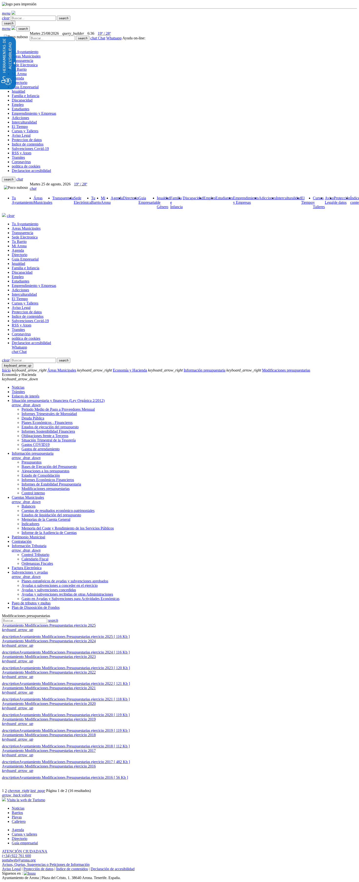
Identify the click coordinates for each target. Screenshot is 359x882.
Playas (17, 817)
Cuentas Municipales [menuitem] (28, 499)
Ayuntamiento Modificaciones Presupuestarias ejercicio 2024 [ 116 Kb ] (66, 652)
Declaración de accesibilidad (113, 869)
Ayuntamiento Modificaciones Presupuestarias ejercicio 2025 (49, 625)
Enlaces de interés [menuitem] (25, 396)
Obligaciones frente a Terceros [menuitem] (44, 436)
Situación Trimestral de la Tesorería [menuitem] (48, 440)
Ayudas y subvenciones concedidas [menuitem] (48, 590)
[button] (6, 13)
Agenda (18, 830)
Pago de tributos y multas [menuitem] (31, 603)
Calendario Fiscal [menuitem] (34, 559)
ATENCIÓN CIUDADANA (24, 851)
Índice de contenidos (72, 869)
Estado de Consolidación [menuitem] (40, 475)
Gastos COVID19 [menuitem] (35, 444)
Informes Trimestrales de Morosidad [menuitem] (49, 414)
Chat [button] (97, 38)
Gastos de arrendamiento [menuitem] (40, 449)
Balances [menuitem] (28, 506)
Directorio (19, 839)
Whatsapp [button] (114, 38)
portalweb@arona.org (19, 860)
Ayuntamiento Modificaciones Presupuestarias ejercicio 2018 (49, 735)
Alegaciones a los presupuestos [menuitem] (45, 471)
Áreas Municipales (61, 370)
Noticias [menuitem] (18, 387)
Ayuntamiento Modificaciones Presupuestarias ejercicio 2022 (49, 672)
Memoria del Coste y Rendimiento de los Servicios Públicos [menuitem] (67, 528)
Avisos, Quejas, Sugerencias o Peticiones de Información (46, 864)
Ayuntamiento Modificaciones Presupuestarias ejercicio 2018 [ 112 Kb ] (66, 746)
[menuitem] (22, 200)
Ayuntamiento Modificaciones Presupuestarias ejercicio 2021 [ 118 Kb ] (66, 699)
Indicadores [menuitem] (30, 524)
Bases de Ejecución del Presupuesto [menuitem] (49, 466)
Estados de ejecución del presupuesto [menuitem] (50, 427)
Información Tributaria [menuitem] (29, 548)
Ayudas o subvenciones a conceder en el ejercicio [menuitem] (59, 585)
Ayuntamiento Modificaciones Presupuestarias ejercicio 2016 (49, 766)
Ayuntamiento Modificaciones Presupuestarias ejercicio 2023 (49, 657)
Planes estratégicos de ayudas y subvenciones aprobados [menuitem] (64, 581)
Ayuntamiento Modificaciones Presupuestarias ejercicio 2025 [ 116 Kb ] (66, 636)
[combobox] (52, 38)
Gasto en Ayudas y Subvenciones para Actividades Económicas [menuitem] (70, 599)
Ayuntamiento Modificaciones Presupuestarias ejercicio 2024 (49, 641)
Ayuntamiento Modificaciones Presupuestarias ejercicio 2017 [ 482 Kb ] (66, 762)
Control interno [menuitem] (33, 493)
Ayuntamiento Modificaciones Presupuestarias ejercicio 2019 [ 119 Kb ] (66, 730)
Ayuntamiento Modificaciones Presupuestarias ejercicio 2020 (49, 703)
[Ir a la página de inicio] (4, 216)
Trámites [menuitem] (18, 392)
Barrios (17, 813)
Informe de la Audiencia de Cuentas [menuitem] (49, 533)
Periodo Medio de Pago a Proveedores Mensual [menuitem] (58, 409)
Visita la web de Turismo (26, 800)
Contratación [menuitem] (22, 541)
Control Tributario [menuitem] (35, 555)
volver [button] (16, 795)
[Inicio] (13, 13)
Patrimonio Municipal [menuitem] (28, 537)
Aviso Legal (11, 869)
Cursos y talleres (24, 834)
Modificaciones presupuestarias (286, 370)
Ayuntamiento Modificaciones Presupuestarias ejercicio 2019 (49, 719)
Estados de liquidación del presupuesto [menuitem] (51, 515)
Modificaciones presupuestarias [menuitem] (45, 488)
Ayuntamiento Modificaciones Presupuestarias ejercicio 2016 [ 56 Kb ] (65, 777)
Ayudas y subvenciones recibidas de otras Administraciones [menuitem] (67, 594)
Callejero (19, 821)
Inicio (6, 370)
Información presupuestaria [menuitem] (32, 455)
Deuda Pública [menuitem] (32, 418)
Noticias (18, 808)
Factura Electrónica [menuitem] (27, 568)
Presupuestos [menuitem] (31, 462)
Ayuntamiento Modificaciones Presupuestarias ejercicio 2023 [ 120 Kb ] (66, 668)
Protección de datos (38, 869)
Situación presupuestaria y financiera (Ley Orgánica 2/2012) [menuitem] (58, 402)
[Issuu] (30, 873)
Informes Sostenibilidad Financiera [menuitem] (48, 431)
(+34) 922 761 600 (16, 856)
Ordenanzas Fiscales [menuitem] (37, 563)
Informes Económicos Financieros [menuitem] (47, 480)
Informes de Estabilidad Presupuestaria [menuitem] (51, 484)
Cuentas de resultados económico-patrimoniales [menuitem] (58, 511)
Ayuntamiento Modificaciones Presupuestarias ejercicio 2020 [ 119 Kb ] (66, 715)
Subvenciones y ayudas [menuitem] (30, 574)
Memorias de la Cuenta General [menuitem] (45, 519)
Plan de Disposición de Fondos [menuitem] (36, 607)
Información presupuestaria (204, 370)
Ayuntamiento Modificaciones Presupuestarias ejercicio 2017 (49, 750)
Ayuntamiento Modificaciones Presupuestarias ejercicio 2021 (49, 688)
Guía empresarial (25, 843)
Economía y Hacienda (130, 370)
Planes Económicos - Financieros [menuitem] (47, 422)
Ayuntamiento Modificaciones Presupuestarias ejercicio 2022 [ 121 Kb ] (66, 683)
